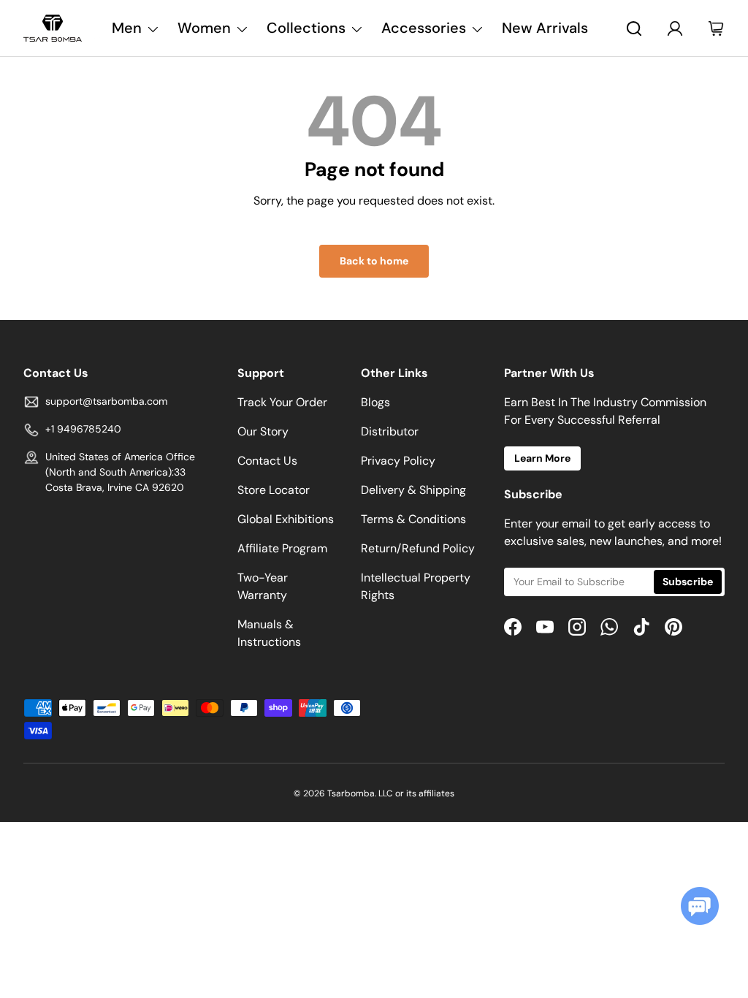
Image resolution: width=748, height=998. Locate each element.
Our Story (263, 431)
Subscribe (688, 581)
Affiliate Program (282, 548)
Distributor (390, 431)
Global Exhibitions (285, 519)
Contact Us (267, 460)
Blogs (375, 402)
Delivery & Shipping (413, 490)
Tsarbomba (351, 793)
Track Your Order (282, 402)
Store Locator (273, 490)
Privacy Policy (398, 460)
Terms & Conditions (413, 519)
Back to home (374, 260)
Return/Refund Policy (418, 548)
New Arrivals (545, 27)
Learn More (542, 458)
